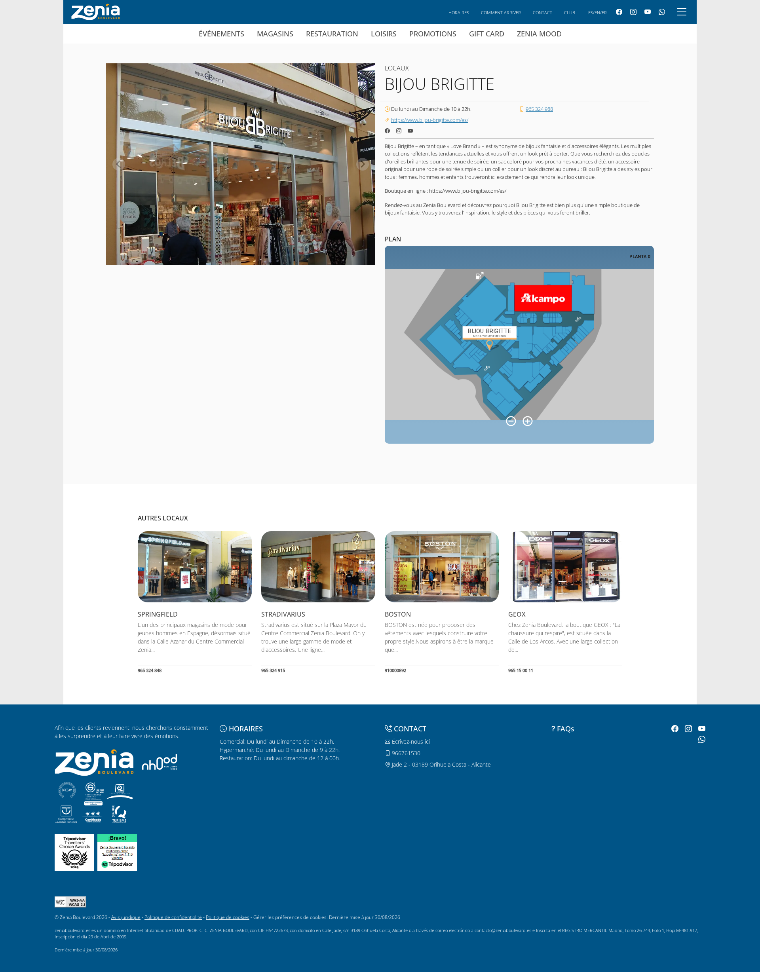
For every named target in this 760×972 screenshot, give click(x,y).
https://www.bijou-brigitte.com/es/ (429, 119)
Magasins (275, 33)
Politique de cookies (227, 917)
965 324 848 (150, 670)
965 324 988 (539, 108)
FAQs (565, 728)
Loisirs (384, 33)
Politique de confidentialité (173, 917)
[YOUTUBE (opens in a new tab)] (647, 12)
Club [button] (569, 12)
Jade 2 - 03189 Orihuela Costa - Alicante (440, 764)
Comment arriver (501, 12)
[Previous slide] (118, 164)
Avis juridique (126, 917)
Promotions (432, 33)
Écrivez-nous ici (410, 741)
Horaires (458, 12)
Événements (221, 33)
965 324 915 (273, 670)
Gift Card (486, 33)
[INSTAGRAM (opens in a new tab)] (633, 12)
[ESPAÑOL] (95, 11)
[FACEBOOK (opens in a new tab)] (619, 12)
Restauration (332, 33)
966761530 (405, 753)
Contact (542, 12)
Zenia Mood (539, 33)
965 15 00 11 (520, 670)
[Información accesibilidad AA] (70, 901)
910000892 (395, 670)
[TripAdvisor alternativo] (117, 852)
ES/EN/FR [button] (597, 12)
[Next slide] (362, 164)
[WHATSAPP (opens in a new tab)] (662, 12)
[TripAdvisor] (74, 852)
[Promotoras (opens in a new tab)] (159, 761)
